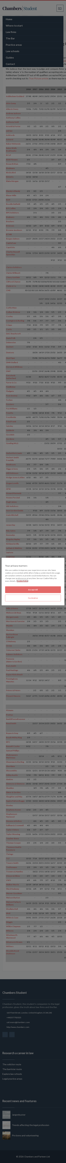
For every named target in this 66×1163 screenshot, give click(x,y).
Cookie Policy (22, 581)
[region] (33, 581)
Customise (33, 598)
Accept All (33, 590)
